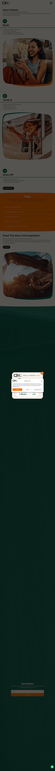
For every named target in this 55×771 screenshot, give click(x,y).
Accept (17, 389)
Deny (27, 389)
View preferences (37, 389)
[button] (42, 380)
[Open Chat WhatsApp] (52, 766)
